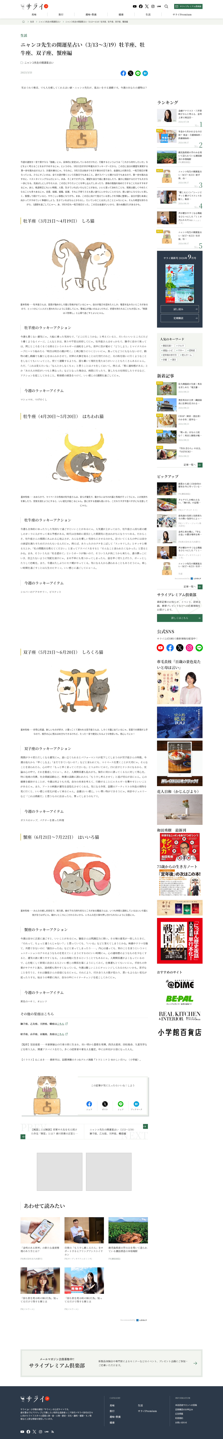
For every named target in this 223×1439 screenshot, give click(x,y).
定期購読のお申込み (184, 1409)
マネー (181, 350)
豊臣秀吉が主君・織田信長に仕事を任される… (190, 401)
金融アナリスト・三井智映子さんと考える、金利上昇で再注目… (190, 114)
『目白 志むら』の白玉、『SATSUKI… (190, 450)
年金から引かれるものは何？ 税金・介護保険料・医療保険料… (190, 135)
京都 (165, 359)
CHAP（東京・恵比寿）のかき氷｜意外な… (190, 418)
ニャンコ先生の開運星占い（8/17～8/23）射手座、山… (190, 175)
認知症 (192, 350)
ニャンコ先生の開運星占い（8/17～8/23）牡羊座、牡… (190, 235)
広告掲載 (179, 1413)
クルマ (181, 345)
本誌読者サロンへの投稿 (186, 1404)
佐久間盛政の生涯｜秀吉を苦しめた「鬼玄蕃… (190, 385)
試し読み (178, 309)
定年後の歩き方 (170, 354)
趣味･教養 (91, 14)
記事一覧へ (190, 464)
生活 (148, 14)
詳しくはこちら (179, 618)
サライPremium (147, 1411)
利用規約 (179, 1418)
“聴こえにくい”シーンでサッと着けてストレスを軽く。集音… (190, 196)
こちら (60, 1024)
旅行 (61, 14)
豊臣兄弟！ (168, 345)
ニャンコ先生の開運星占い (50, 21)
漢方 (174, 359)
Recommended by (128, 1320)
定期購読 (178, 318)
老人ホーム (187, 354)
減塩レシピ (168, 350)
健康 (121, 14)
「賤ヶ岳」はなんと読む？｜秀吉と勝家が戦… (190, 434)
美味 (34, 14)
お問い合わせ (181, 1422)
